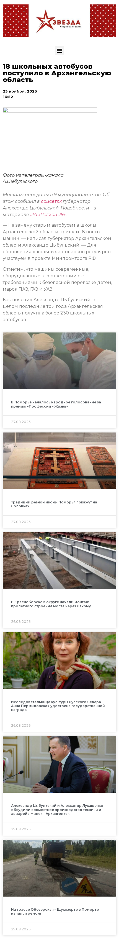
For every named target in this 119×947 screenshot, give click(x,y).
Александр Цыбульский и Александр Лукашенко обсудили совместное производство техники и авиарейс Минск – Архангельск (57, 809)
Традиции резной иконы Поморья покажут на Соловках (54, 504)
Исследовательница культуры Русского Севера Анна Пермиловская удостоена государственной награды (58, 706)
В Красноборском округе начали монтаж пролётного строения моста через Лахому (51, 604)
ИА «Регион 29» (48, 214)
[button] (59, 50)
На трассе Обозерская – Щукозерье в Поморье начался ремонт (55, 911)
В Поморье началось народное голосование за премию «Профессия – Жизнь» (56, 404)
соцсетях (52, 201)
